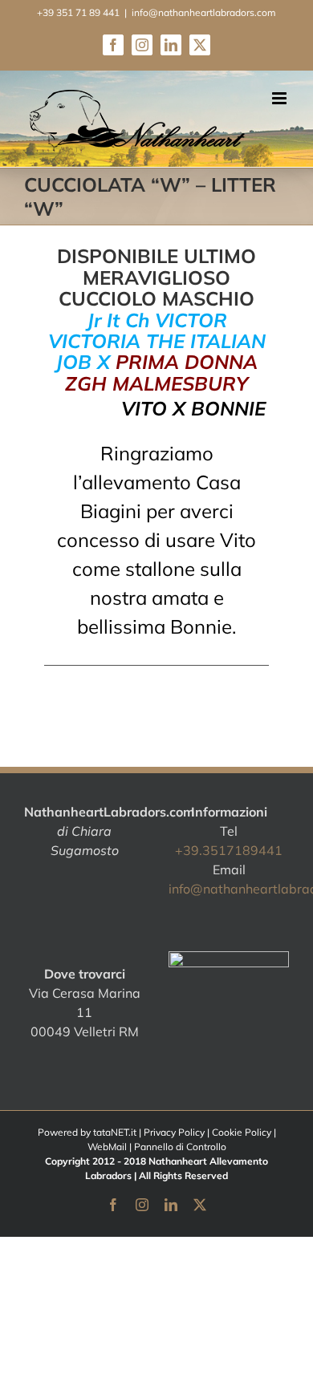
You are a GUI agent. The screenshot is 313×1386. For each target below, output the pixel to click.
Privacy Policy (174, 1132)
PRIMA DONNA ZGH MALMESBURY (161, 372)
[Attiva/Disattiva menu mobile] (280, 98)
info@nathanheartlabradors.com (204, 12)
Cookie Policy (241, 1132)
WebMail (107, 1147)
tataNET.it (114, 1132)
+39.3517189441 (229, 850)
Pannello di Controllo (180, 1147)
